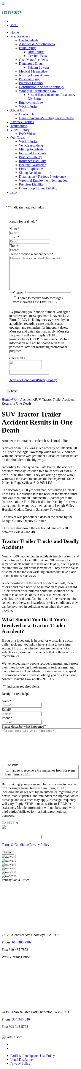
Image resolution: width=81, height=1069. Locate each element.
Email (14, 237)
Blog (13, 192)
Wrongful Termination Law (37, 91)
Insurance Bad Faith (32, 161)
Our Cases (17, 137)
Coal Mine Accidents (33, 59)
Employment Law (31, 102)
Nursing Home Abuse (34, 75)
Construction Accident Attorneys (41, 87)
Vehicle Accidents (31, 145)
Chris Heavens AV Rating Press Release (46, 118)
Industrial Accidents (32, 153)
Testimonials (18, 126)
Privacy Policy (47, 380)
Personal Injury (29, 79)
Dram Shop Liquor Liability (38, 188)
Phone (14, 245)
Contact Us (26, 114)
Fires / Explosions (31, 169)
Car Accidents (28, 40)
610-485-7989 (22, 942)
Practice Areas (20, 36)
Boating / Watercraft (32, 165)
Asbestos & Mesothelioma (37, 44)
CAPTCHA (17, 358)
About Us (17, 110)
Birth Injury (36, 52)
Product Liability (30, 157)
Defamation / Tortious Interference (42, 176)
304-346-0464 (22, 1019)
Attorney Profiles (22, 122)
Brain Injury (27, 48)
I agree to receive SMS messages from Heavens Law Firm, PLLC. (38, 300)
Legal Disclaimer (22, 1059)
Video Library (20, 130)
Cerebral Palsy (38, 56)
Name (14, 229)
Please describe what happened (31, 254)
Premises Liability (31, 83)
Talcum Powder (38, 67)
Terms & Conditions (23, 380)
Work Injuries (28, 106)
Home (14, 32)
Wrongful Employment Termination (43, 180)
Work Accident (22, 399)
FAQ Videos (27, 134)
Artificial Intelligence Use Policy (32, 1056)
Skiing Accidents (30, 172)
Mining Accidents (31, 149)
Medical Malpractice (33, 71)
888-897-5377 (11, 12)
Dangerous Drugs (31, 63)
